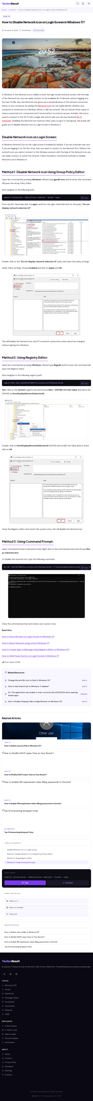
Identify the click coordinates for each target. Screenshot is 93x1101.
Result (10, 3)
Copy (86, 198)
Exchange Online (11, 998)
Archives (8, 1075)
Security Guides (11, 1038)
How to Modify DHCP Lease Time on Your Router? (24, 937)
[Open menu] (88, 3)
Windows (8, 1010)
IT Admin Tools (11, 1030)
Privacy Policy (10, 1062)
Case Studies (10, 1034)
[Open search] (77, 3)
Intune (7, 989)
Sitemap (8, 1071)
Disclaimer (9, 1066)
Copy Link (13, 914)
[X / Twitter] (4, 974)
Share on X (13, 901)
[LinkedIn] (10, 974)
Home (4, 10)
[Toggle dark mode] (83, 3)
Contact (8, 1058)
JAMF (7, 1014)
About (7, 1054)
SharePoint (9, 994)
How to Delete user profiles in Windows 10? (21, 932)
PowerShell (9, 1002)
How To (13, 10)
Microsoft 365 (11, 985)
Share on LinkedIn (16, 908)
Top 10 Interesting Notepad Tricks (18, 947)
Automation (10, 1006)
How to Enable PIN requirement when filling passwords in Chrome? (31, 942)
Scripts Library (11, 1026)
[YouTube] (16, 974)
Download (69, 883)
